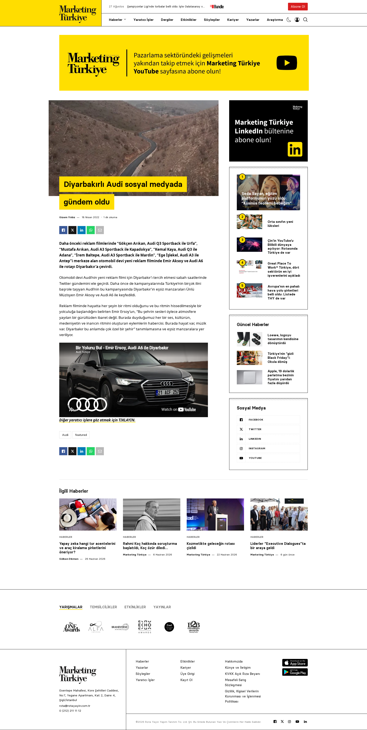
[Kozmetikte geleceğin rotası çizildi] (215, 514)
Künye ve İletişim (238, 668)
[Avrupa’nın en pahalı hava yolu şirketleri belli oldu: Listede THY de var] (249, 290)
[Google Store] (295, 674)
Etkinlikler (188, 20)
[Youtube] (297, 721)
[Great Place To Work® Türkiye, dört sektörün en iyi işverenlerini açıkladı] (249, 267)
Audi (65, 435)
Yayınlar (162, 607)
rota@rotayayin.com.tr (74, 706)
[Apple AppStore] (295, 665)
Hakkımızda (234, 661)
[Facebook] (275, 721)
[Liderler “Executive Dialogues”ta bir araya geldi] (279, 514)
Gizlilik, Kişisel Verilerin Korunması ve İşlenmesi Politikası (243, 696)
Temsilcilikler (103, 607)
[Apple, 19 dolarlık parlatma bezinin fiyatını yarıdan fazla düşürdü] (249, 377)
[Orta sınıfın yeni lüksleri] (249, 222)
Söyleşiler (212, 20)
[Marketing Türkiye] (79, 13)
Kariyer (233, 20)
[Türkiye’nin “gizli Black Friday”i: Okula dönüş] (249, 358)
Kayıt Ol (186, 680)
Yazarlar (252, 20)
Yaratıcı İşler (143, 20)
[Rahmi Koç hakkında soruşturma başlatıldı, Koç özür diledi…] (151, 514)
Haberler (115, 20)
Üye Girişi (187, 674)
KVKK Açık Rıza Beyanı (242, 674)
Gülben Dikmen (68, 558)
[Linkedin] (305, 721)
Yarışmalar (70, 607)
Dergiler (167, 20)
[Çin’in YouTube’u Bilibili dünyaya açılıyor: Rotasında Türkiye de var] (249, 245)
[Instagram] (289, 721)
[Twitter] (282, 721)
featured (81, 435)
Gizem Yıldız (67, 217)
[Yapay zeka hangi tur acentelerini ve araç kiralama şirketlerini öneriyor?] (88, 514)
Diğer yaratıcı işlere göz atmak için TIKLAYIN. (97, 420)
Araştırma (275, 20)
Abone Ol (298, 6)
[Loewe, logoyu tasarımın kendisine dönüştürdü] (249, 339)
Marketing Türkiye (135, 554)
